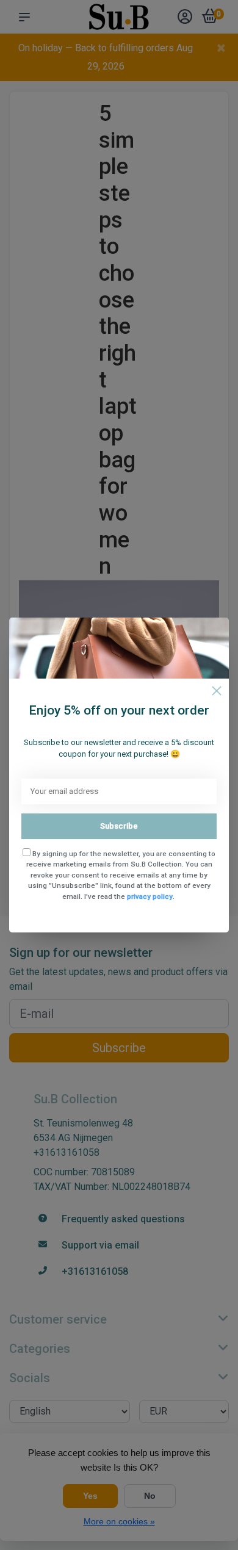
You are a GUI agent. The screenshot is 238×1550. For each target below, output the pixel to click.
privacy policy (150, 896)
